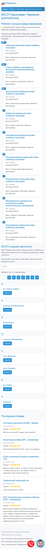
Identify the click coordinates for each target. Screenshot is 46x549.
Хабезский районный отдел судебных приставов (18, 114)
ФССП (12, 9)
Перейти (7, 293)
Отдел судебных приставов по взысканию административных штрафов (20, 69)
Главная (5, 9)
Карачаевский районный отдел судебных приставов (20, 226)
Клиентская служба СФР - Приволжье (20, 439)
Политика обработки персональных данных (15, 532)
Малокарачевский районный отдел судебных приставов (22, 158)
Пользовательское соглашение (11, 535)
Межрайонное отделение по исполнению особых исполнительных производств (19, 203)
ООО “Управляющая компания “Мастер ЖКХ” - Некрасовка (21, 498)
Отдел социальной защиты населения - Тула (21, 457)
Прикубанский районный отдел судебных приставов (20, 136)
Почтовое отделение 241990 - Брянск (20, 423)
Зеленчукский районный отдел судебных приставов (20, 92)
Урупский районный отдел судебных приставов (23, 46)
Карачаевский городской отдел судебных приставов (20, 180)
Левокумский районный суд (16, 480)
